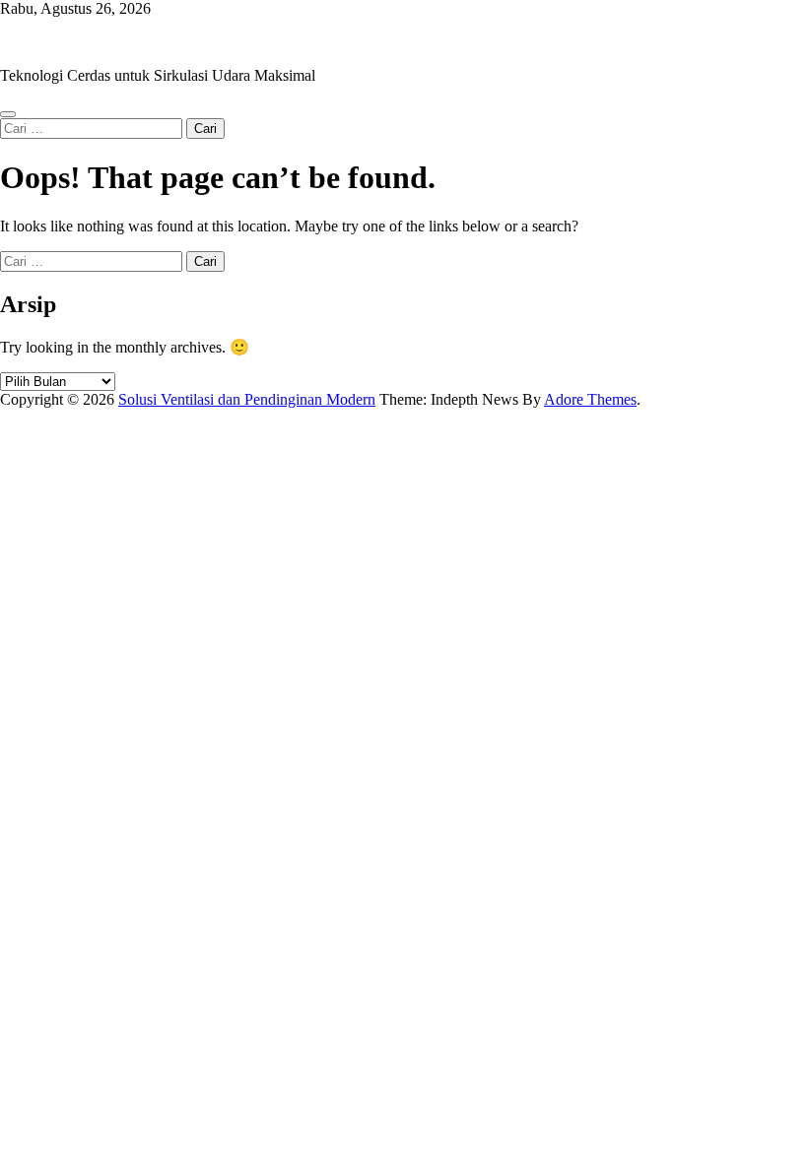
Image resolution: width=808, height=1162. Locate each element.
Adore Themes (590, 399)
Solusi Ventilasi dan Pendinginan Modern (128, 41)
